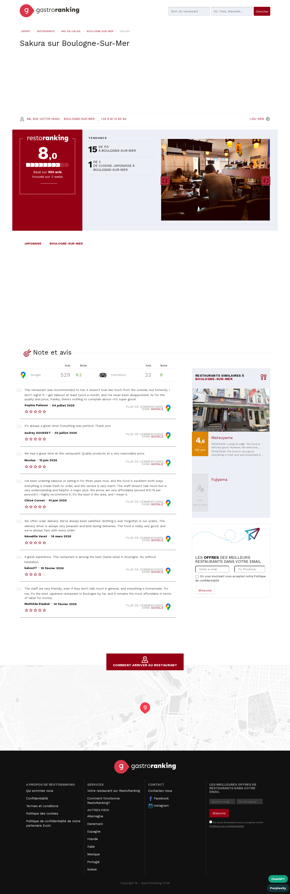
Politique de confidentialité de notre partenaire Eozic (53, 823)
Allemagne (95, 816)
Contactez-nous (160, 791)
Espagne (93, 831)
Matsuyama (222, 437)
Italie (91, 847)
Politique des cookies (42, 813)
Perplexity (278, 888)
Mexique (93, 854)
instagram (161, 806)
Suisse (92, 869)
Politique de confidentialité (226, 826)
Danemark (95, 824)
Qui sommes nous (39, 791)
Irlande (92, 839)
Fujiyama (219, 479)
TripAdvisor (117, 374)
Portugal (93, 862)
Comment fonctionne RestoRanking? (103, 800)
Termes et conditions (42, 806)
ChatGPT (278, 879)
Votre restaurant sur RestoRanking (113, 791)
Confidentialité (37, 798)
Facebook (161, 798)
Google (35, 374)
